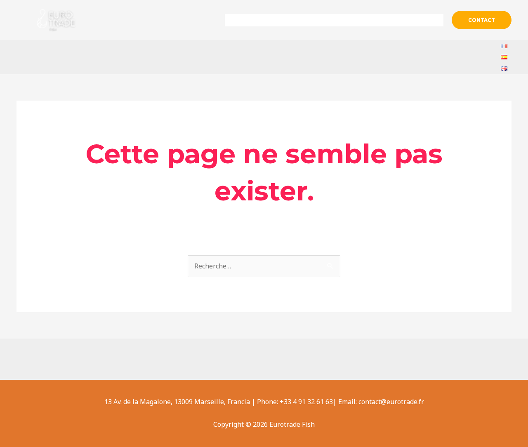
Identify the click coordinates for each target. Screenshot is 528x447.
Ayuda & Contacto (410, 20)
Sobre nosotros (285, 20)
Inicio (240, 20)
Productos (345, 20)
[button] (482, 20)
